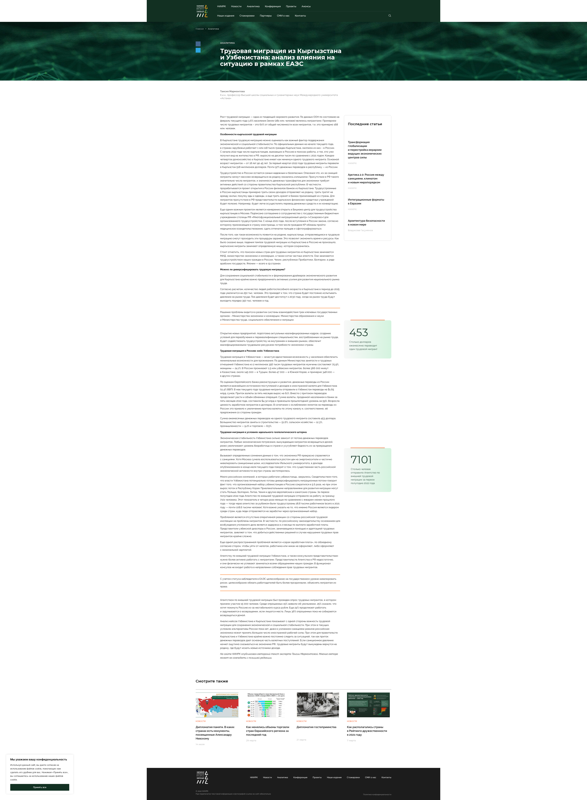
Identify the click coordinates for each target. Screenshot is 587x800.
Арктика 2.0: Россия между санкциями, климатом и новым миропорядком (366, 178)
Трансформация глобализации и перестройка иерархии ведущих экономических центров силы (365, 149)
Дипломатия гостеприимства (316, 727)
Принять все (39, 787)
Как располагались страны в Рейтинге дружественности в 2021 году (367, 730)
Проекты (291, 6)
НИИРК (221, 6)
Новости (236, 6)
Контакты (300, 15)
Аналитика (253, 6)
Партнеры (266, 15)
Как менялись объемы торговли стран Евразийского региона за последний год (267, 730)
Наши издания (225, 15)
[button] (198, 43)
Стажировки (247, 15)
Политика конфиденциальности (377, 794)
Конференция (273, 6)
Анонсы (306, 6)
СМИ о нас (283, 15)
